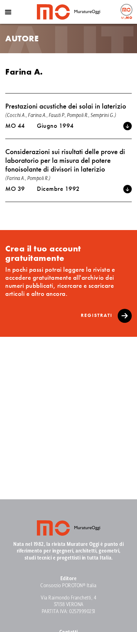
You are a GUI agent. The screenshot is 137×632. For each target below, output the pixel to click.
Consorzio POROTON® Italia (68, 586)
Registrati (97, 315)
